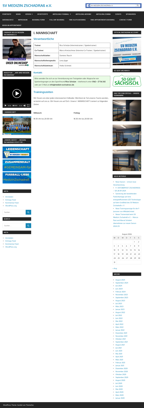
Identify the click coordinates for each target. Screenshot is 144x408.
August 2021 (120, 345)
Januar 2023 (120, 309)
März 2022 (119, 327)
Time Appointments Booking (102, 20)
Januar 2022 (120, 330)
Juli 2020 (119, 383)
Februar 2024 (121, 292)
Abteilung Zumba (103, 14)
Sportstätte (42, 14)
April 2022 (119, 324)
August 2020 (120, 380)
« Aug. (115, 268)
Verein (28, 14)
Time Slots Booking (77, 20)
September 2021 (122, 342)
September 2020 (122, 377)
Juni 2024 (119, 289)
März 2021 (119, 360)
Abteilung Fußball (61, 14)
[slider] (15, 105)
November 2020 (122, 371)
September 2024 (122, 283)
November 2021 (121, 336)
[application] (17, 93)
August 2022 (120, 312)
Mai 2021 (119, 354)
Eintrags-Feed (10, 200)
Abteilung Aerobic (83, 14)
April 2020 (119, 392)
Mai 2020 (119, 389)
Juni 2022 (119, 318)
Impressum (22, 20)
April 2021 (119, 357)
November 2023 (122, 295)
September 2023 (122, 297)
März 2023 (119, 306)
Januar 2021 (120, 365)
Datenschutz (7, 20)
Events (118, 14)
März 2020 (120, 395)
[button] (16, 93)
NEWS (18, 14)
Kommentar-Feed (12, 203)
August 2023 (120, 301)
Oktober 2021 (121, 339)
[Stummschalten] (25, 105)
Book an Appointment (11, 25)
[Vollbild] (28, 105)
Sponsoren (131, 14)
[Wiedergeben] (5, 105)
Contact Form (125, 20)
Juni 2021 (119, 351)
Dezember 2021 (121, 333)
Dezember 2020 (122, 368)
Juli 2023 (119, 303)
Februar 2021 (120, 363)
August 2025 (120, 280)
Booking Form (38, 20)
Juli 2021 (119, 348)
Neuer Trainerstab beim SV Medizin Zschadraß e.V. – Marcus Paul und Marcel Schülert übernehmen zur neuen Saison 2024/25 (125, 220)
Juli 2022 (119, 315)
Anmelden (9, 197)
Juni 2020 (119, 386)
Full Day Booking (56, 20)
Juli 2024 (119, 286)
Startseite (6, 14)
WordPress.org (11, 206)
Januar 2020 (120, 398)
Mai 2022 (119, 321)
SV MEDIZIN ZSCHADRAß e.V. (27, 5)
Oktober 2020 (121, 374)
